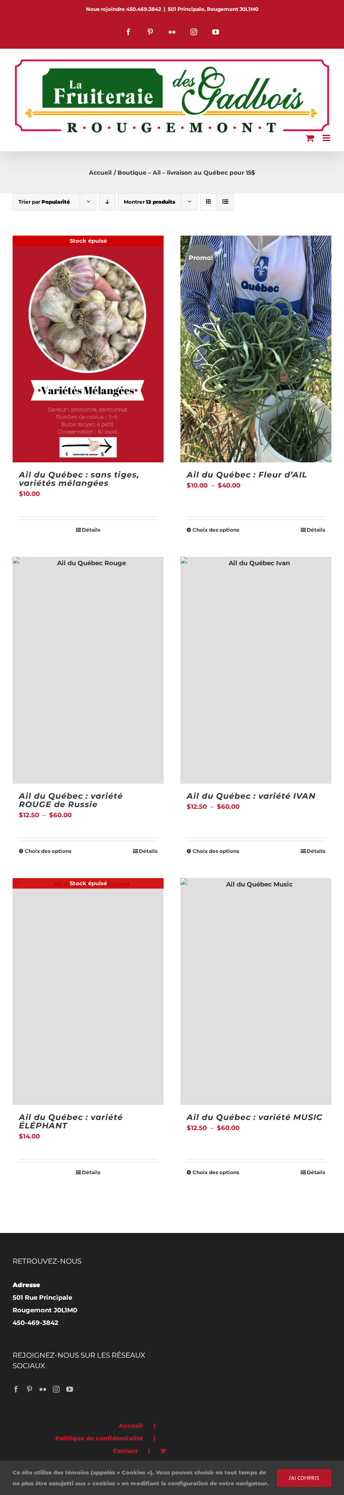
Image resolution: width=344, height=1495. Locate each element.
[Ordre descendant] (107, 201)
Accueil (131, 1425)
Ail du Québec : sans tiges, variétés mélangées (79, 479)
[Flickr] (42, 1389)
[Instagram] (56, 1389)
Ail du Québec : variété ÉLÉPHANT (71, 1121)
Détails (91, 530)
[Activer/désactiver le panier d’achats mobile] (310, 138)
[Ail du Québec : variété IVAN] (255, 670)
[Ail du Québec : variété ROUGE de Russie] (88, 670)
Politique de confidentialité (99, 1438)
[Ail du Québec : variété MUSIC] (255, 991)
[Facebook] (16, 1389)
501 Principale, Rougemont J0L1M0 (213, 9)
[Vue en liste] (225, 202)
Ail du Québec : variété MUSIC (255, 1117)
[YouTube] (69, 1389)
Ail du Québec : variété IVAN (251, 796)
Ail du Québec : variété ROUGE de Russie (71, 800)
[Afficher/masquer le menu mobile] (327, 138)
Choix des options (216, 530)
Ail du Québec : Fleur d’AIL (247, 475)
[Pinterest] (29, 1389)
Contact (125, 1451)
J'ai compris (304, 1478)
